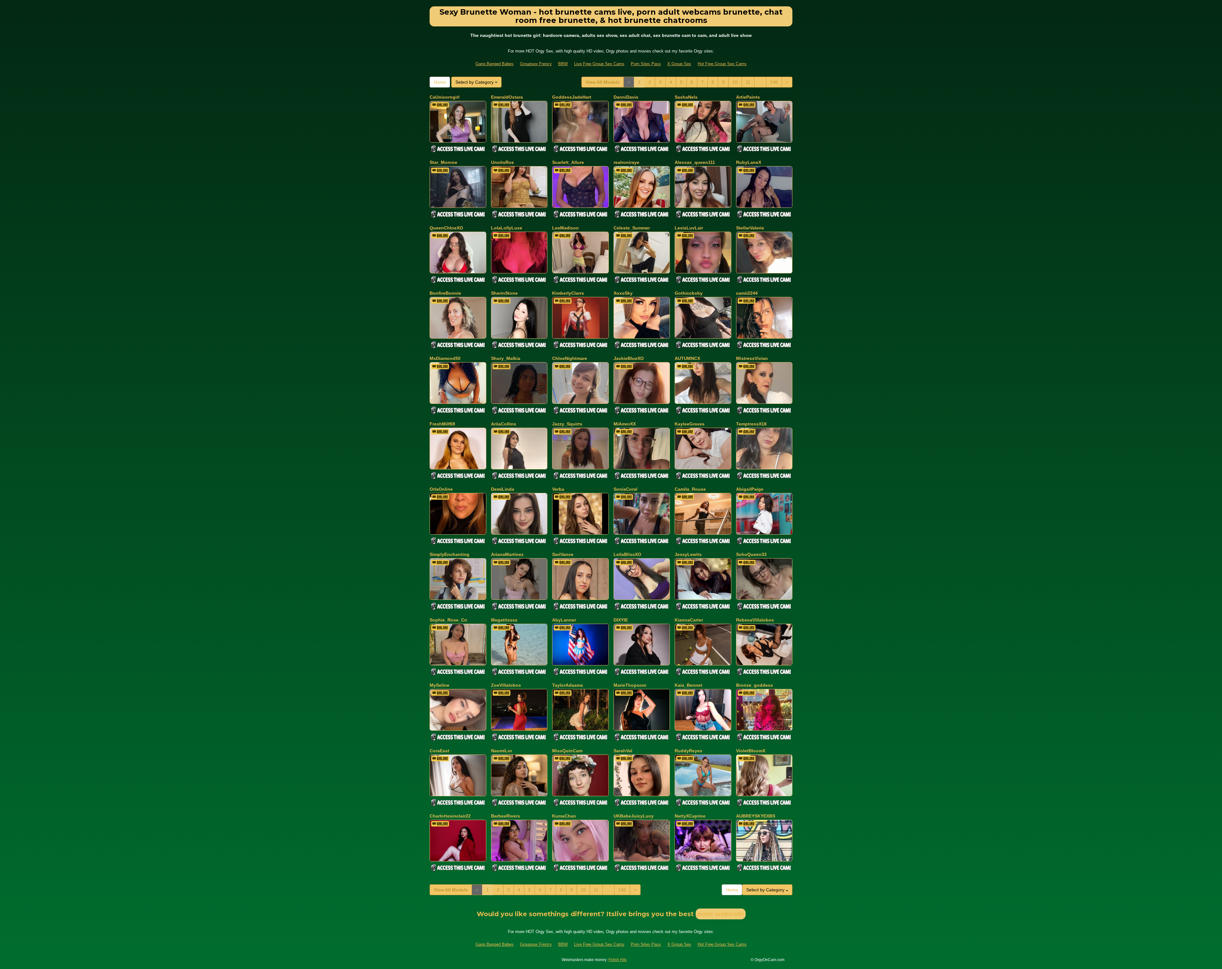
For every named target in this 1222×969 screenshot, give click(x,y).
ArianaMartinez (507, 554)
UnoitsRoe (502, 162)
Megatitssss (504, 619)
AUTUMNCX (687, 358)
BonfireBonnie (445, 293)
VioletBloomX (750, 750)
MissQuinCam (567, 750)
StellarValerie (750, 227)
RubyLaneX (748, 162)
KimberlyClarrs (568, 293)
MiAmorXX (625, 423)
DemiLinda (502, 489)
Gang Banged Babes (494, 63)
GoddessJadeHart (571, 97)
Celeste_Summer (632, 227)
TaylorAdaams (567, 685)
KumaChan (564, 815)
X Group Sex (679, 63)
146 (774, 82)
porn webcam (720, 914)
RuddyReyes (688, 750)
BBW (563, 63)
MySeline (439, 685)
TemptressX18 (751, 423)
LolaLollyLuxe (506, 227)
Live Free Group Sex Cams (599, 63)
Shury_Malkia (505, 358)
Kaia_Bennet (688, 685)
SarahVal (623, 750)
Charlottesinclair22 (450, 815)
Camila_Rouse (690, 489)
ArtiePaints (748, 97)
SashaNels (686, 97)
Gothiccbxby (689, 293)
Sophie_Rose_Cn (448, 619)
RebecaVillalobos (755, 619)
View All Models (603, 82)
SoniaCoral (625, 489)
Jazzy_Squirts (567, 423)
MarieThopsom (630, 685)
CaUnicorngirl (445, 97)
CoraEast (439, 750)
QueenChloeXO (446, 227)
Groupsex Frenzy (536, 63)
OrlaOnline (441, 489)
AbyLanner (564, 619)
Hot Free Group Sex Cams (722, 63)
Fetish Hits (617, 960)
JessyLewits (688, 554)
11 (748, 82)
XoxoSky (623, 293)
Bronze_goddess (754, 685)
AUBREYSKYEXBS (755, 815)
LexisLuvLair (689, 227)
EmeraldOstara (507, 97)
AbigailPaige (749, 489)
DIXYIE (621, 619)
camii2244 (747, 293)
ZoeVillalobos (506, 685)
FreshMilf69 (442, 423)
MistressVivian (752, 358)
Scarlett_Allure (568, 162)
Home (440, 82)
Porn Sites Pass (646, 63)
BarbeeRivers (505, 815)
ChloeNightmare (569, 358)
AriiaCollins (503, 423)
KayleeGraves (690, 423)
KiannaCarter (689, 619)
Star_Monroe (443, 162)
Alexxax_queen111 (695, 162)
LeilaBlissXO (627, 554)
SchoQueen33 (751, 554)
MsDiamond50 (445, 358)
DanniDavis (626, 97)
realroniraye (626, 162)
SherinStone (504, 293)
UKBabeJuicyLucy (634, 815)
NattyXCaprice (690, 815)
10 (735, 82)
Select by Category (475, 82)
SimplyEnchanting (449, 554)
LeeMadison (565, 227)
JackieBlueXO (629, 358)
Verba (558, 489)
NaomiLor (501, 750)
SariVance (562, 554)
